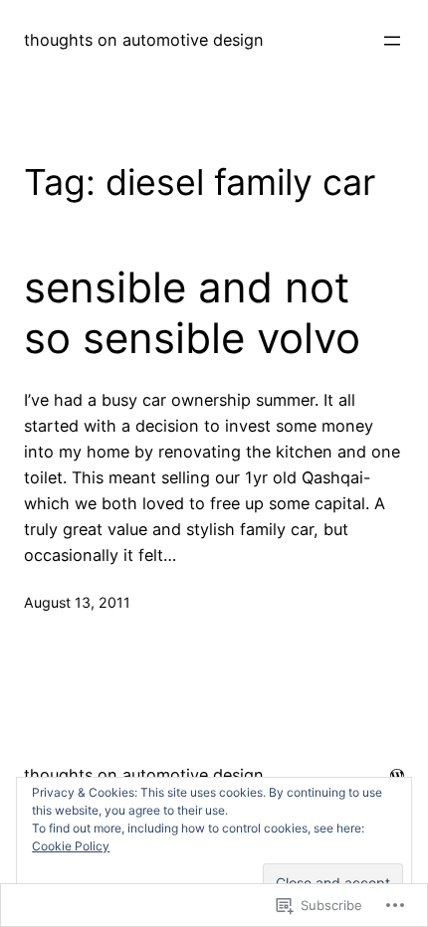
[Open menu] (392, 41)
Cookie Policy (70, 845)
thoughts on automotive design (144, 40)
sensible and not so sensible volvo (192, 312)
